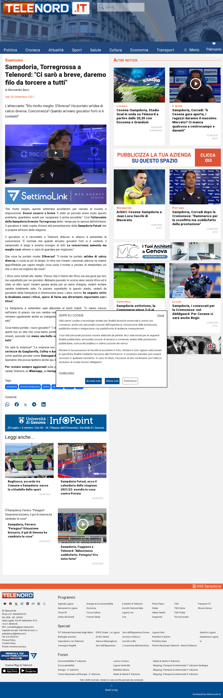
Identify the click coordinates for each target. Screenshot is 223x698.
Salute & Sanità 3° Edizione (126, 674)
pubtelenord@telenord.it (14, 633)
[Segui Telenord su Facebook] (10, 603)
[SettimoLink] (55, 195)
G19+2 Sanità (102, 636)
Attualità (56, 50)
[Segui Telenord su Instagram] (22, 603)
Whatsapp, (36, 371)
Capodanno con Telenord (70, 641)
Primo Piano (158, 603)
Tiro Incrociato (181, 617)
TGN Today (179, 612)
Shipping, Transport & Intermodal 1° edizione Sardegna (180, 665)
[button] (191, 50)
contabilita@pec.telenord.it (20, 627)
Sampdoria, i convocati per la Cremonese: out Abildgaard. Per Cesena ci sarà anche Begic (193, 312)
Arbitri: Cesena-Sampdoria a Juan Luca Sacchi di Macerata (139, 216)
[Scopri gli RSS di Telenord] (38, 603)
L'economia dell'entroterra (135, 645)
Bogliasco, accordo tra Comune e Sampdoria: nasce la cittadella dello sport (28, 485)
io (201, 641)
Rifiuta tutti (112, 381)
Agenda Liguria (65, 603)
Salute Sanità (158, 612)
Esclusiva (91, 608)
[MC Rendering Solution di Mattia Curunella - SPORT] (167, 251)
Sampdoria (14, 60)
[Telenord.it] (18, 655)
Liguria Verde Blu (121, 665)
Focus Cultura (93, 612)
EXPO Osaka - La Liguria (108, 632)
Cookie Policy (9, 643)
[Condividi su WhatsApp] (8, 404)
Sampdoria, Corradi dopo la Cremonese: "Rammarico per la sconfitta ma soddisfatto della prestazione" (195, 218)
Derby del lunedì (66, 617)
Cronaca (32, 50)
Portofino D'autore (161, 636)
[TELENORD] (17, 595)
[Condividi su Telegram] (34, 404)
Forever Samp (93, 617)
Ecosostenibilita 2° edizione (72, 661)
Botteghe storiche (67, 636)
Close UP (62, 612)
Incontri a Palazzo (131, 636)
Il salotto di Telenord (132, 603)
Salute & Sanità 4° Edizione (166, 661)
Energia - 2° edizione (68, 669)
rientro (46, 387)
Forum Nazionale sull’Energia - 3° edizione (79, 674)
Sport (77, 50)
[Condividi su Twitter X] (25, 404)
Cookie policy (66, 373)
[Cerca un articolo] (44, 603)
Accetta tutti (93, 381)
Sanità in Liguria (208, 632)
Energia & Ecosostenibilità (100, 603)
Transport (165, 50)
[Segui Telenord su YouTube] (5, 603)
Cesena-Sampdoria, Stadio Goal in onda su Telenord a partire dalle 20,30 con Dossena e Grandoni (138, 116)
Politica (10, 50)
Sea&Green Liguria (209, 636)
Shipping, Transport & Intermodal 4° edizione (175, 674)
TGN (176, 603)
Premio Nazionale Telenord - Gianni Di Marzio (174, 645)
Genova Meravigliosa (106, 641)
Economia (139, 50)
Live (124, 617)
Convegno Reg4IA (67, 645)
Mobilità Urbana (121, 669)
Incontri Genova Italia (132, 608)
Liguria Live (127, 612)
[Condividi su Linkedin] (43, 404)
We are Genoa (205, 608)
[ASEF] (167, 345)
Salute (95, 50)
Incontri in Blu (129, 641)
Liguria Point (158, 632)
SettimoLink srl (213, 694)
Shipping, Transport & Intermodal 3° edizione (175, 669)
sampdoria (11, 387)
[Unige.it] (55, 422)
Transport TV (204, 603)
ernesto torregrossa (30, 387)
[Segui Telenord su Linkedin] (27, 603)
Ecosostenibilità (66, 665)
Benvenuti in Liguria (67, 608)
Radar (155, 608)
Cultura (115, 50)
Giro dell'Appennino (106, 645)
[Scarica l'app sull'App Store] (10, 670)
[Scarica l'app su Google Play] (29, 670)
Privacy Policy (9, 640)
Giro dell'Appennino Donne (135, 632)
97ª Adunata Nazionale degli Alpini (75, 632)
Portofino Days (159, 641)
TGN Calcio (179, 608)
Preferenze (130, 381)
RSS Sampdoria (208, 586)
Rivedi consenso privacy (14, 646)
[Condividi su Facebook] (16, 404)
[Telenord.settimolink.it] (167, 157)
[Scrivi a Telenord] (33, 603)
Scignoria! (157, 617)
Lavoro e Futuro (121, 661)
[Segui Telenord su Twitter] (16, 603)
